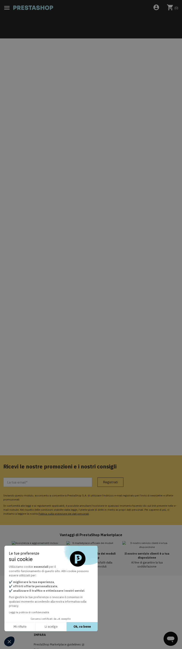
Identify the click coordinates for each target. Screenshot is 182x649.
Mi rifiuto (20, 627)
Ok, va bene (82, 627)
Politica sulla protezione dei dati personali (63, 513)
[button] (9, 641)
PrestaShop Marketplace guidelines (59, 644)
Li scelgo (51, 627)
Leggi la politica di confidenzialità (29, 612)
